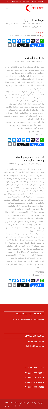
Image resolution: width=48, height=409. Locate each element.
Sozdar (25, 27)
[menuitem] (40, 1)
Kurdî (34, 1)
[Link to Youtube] (5, 406)
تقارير (37, 27)
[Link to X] (9, 406)
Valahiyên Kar (16, 1)
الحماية (28, 23)
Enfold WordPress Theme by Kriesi (15, 403)
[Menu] (7, 8)
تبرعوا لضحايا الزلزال (33, 20)
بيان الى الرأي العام (34, 58)
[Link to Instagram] (16, 406)
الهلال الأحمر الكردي (31, 403)
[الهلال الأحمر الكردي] (28, 8)
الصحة (23, 23)
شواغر (8, 1)
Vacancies (26, 1)
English (40, 1)
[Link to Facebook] (19, 406)
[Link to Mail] (12, 406)
